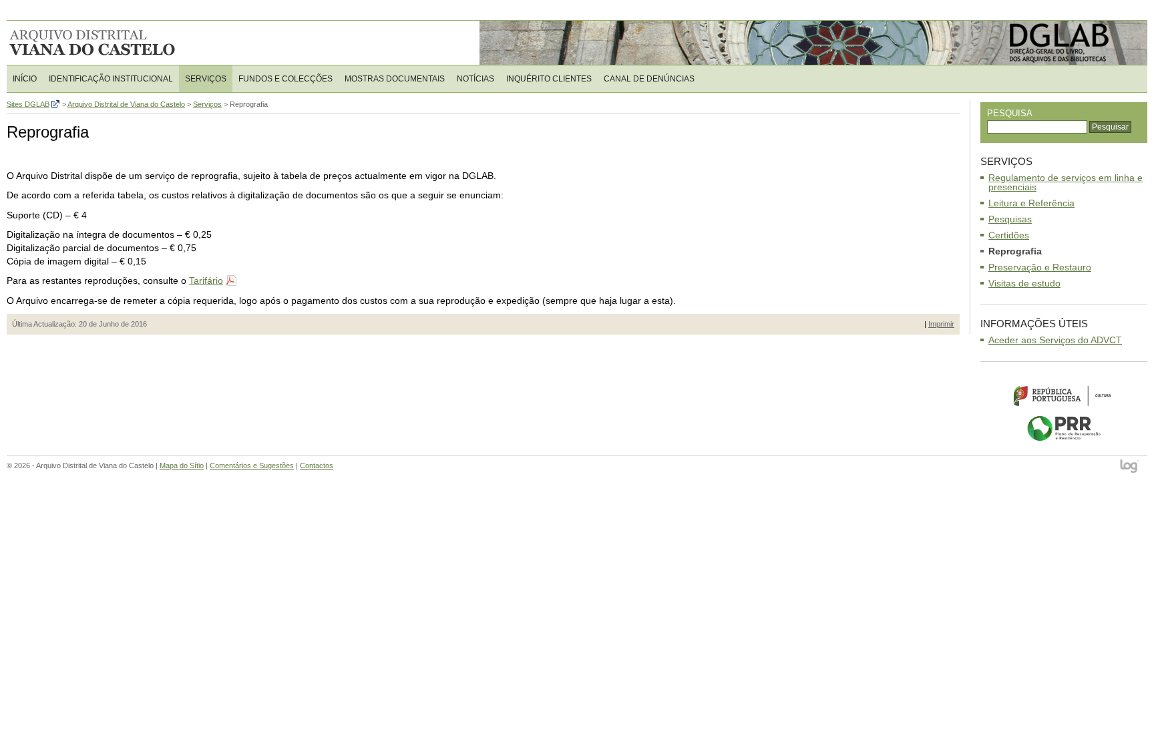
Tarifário (206, 280)
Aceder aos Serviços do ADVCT (1055, 340)
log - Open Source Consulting (1130, 467)
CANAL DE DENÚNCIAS (649, 78)
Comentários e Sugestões (252, 465)
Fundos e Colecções (285, 78)
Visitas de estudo (1024, 283)
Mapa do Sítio (182, 465)
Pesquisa (1009, 113)
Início (25, 78)
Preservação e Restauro (1039, 267)
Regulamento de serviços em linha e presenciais (1065, 182)
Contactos (316, 465)
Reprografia (1015, 251)
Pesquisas (1010, 219)
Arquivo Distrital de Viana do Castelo (93, 43)
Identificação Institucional (111, 78)
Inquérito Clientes (549, 78)
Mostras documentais (395, 78)
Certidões (1008, 235)
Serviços (205, 78)
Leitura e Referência (1031, 203)
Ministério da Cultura (1063, 395)
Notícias (475, 78)
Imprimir (941, 324)
